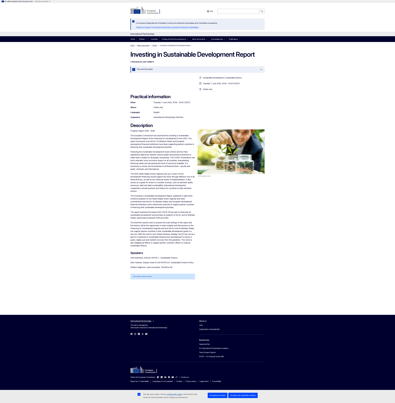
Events (154, 45)
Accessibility (216, 381)
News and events (198, 39)
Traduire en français (143, 27)
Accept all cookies (217, 395)
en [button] (211, 11)
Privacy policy (191, 381)
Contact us (185, 377)
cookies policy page (174, 394)
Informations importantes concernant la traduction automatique (175, 27)
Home (133, 39)
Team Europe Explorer (207, 352)
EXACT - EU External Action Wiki (211, 356)
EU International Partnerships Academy (213, 348)
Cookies (179, 381)
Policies (142, 39)
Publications (233, 39)
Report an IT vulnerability (139, 381)
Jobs (201, 325)
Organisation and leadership (209, 329)
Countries (154, 39)
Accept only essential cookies (243, 395)
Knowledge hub (217, 39)
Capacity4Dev (204, 344)
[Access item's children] (147, 39)
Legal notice (204, 381)
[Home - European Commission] (147, 10)
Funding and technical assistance (174, 39)
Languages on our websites (162, 381)
